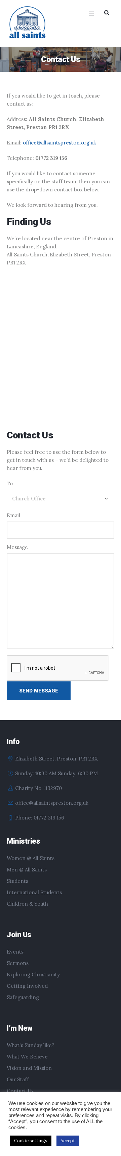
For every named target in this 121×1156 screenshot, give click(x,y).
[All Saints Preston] (28, 23)
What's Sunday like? (30, 1045)
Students (17, 881)
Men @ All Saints (27, 869)
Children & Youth (27, 904)
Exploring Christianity (33, 974)
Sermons (18, 963)
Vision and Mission (29, 1068)
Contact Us (20, 1091)
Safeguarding (23, 997)
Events (15, 952)
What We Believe (27, 1056)
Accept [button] (68, 1141)
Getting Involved (27, 986)
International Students (34, 892)
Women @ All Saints (30, 858)
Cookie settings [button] (30, 1141)
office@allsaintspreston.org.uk (59, 142)
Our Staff (18, 1079)
